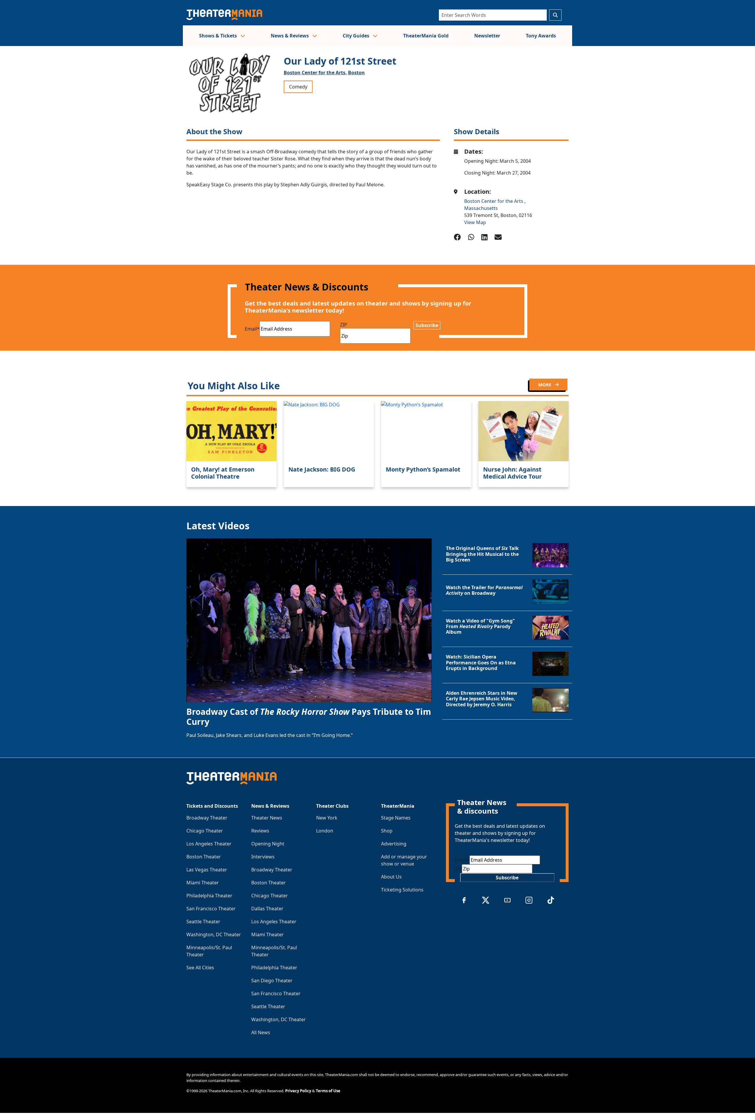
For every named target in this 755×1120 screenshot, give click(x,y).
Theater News (266, 817)
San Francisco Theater (211, 908)
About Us (391, 876)
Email (252, 329)
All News (260, 1032)
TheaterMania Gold (426, 35)
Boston (356, 72)
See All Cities (200, 967)
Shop (387, 830)
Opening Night (267, 843)
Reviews (260, 830)
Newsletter (487, 35)
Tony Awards (541, 35)
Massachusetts (481, 208)
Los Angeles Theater (209, 843)
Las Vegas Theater (206, 869)
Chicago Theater (204, 830)
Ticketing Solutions (402, 889)
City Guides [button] (356, 35)
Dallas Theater (267, 908)
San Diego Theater (272, 980)
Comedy (298, 86)
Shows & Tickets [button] (218, 35)
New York (326, 817)
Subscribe (427, 325)
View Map (475, 222)
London (324, 830)
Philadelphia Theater (209, 895)
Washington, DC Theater (213, 934)
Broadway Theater (206, 817)
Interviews (263, 856)
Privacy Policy (298, 1090)
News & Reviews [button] (290, 35)
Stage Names (396, 817)
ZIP (343, 324)
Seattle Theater (203, 921)
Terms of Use (328, 1090)
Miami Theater (202, 882)
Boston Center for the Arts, (315, 72)
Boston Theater (203, 856)
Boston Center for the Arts (494, 201)
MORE (545, 384)
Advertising (393, 843)
